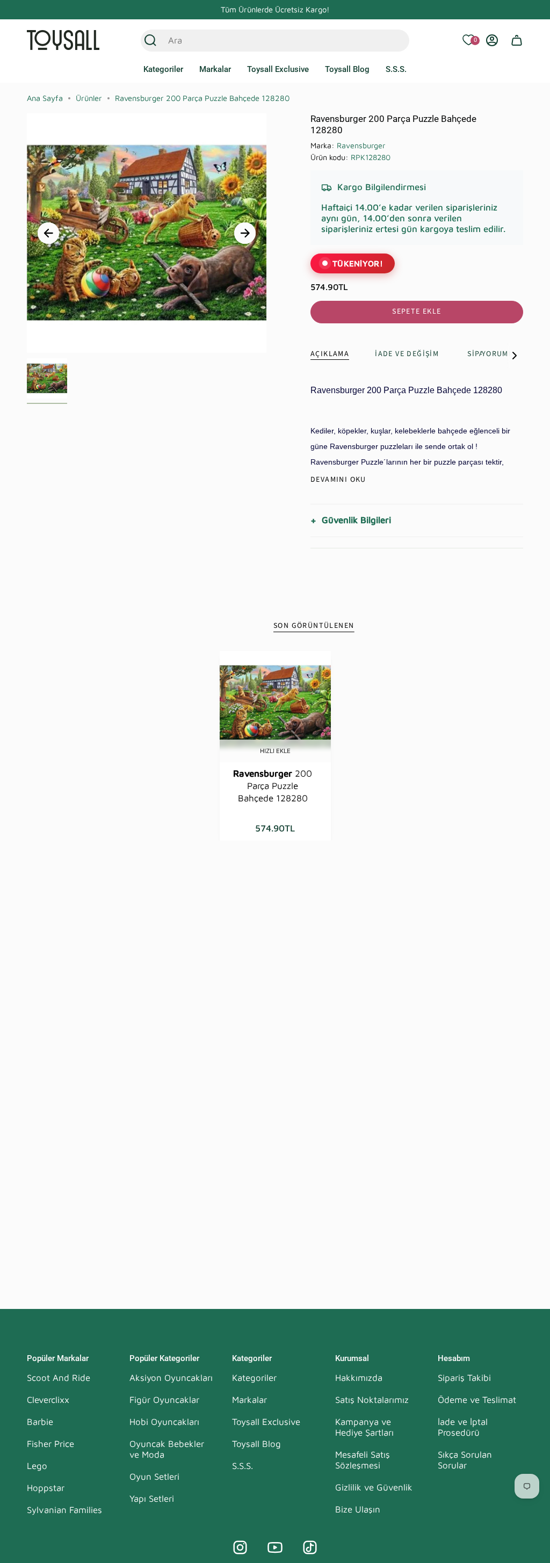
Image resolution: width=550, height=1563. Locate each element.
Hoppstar (45, 1487)
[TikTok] (310, 1547)
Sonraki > (245, 233)
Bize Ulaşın (357, 1509)
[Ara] (150, 40)
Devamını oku (338, 479)
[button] (163, 70)
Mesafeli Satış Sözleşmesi (362, 1460)
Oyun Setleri (154, 1476)
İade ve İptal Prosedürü (463, 1427)
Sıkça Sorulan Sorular (465, 1460)
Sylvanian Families (64, 1509)
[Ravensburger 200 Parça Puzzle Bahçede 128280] (275, 706)
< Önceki (48, 233)
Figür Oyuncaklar (164, 1399)
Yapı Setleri (151, 1498)
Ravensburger (361, 145)
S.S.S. (242, 1465)
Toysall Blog (256, 1443)
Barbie (40, 1421)
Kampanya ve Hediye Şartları (364, 1427)
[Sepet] (516, 40)
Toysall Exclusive (266, 1421)
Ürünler (89, 98)
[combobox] (263, 40)
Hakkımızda (358, 1377)
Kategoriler (254, 1377)
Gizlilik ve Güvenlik (373, 1487)
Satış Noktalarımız (372, 1399)
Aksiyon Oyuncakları (171, 1377)
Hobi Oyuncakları (164, 1421)
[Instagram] (240, 1547)
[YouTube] (275, 1547)
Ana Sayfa (45, 98)
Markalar (249, 1399)
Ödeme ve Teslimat (477, 1399)
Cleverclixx (48, 1399)
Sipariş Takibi (464, 1377)
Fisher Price (50, 1443)
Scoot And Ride (58, 1377)
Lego (37, 1465)
